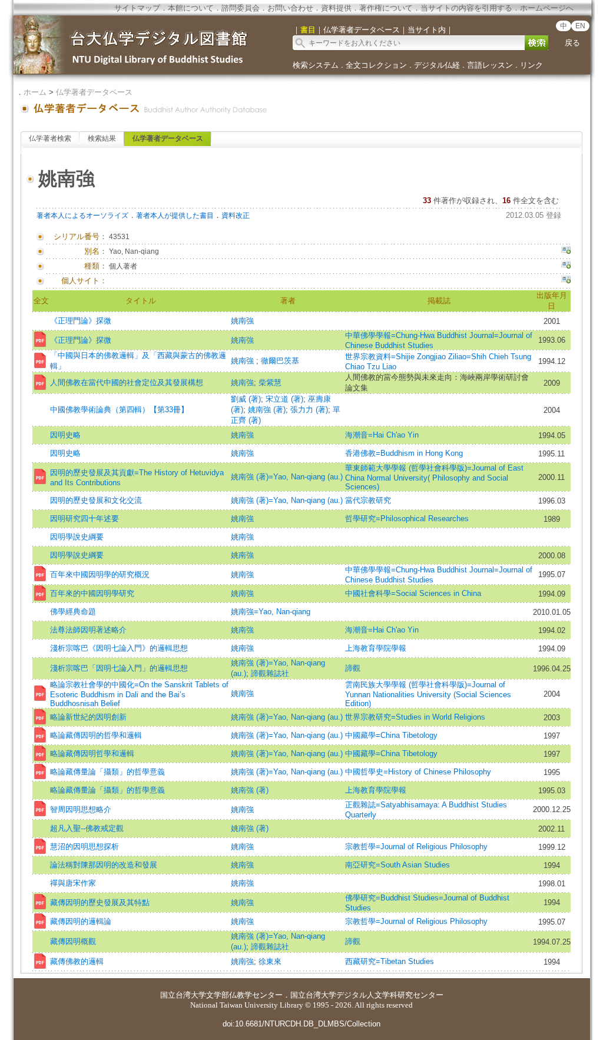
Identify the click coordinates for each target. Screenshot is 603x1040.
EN (580, 26)
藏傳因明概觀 (73, 941)
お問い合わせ (290, 8)
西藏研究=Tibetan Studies (389, 961)
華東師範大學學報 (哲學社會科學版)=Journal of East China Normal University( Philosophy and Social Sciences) (434, 477)
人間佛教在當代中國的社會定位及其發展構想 (126, 382)
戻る (572, 42)
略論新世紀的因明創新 (88, 717)
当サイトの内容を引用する (466, 8)
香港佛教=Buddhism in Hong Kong (404, 453)
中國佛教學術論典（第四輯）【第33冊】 (119, 409)
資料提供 (336, 8)
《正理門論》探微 (80, 320)
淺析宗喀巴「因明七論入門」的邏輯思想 (119, 668)
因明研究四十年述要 (84, 518)
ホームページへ (547, 8)
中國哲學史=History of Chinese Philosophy (418, 771)
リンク (531, 65)
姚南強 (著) (267, 409)
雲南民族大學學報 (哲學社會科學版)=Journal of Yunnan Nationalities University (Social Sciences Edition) (428, 694)
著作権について (386, 8)
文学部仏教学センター (244, 995)
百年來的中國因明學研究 (92, 593)
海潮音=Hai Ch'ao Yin (382, 434)
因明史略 (65, 434)
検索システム (316, 65)
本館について (191, 8)
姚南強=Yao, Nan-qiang (270, 611)
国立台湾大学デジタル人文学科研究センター (366, 995)
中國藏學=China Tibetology (391, 735)
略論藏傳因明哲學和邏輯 (92, 753)
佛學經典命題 (73, 611)
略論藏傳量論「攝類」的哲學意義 (107, 771)
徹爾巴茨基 (280, 360)
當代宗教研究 (368, 500)
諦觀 (352, 668)
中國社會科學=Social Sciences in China (413, 593)
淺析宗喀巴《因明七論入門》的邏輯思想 (119, 648)
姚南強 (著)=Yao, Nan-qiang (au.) (287, 476)
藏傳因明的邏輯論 (80, 921)
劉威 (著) (246, 399)
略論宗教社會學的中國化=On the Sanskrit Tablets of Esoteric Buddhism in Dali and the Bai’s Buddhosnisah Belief (139, 694)
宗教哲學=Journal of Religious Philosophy (420, 846)
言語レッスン (490, 65)
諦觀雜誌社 (270, 673)
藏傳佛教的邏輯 (77, 961)
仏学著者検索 (50, 138)
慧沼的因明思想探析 (84, 846)
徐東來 (270, 961)
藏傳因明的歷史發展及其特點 (100, 902)
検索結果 (102, 138)
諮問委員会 (240, 8)
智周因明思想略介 (80, 809)
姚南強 (242, 320)
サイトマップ (137, 8)
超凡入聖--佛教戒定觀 (87, 828)
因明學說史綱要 (77, 536)
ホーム (35, 92)
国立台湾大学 (183, 995)
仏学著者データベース (94, 92)
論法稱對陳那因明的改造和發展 (103, 864)
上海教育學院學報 (375, 648)
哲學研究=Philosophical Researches (407, 518)
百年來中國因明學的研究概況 (100, 574)
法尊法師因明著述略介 (88, 629)
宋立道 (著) (284, 399)
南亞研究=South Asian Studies (397, 864)
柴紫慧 (270, 382)
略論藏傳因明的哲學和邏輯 (96, 735)
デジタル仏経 (437, 65)
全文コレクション (376, 65)
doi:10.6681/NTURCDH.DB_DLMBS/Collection (301, 1023)
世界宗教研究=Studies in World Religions (415, 717)
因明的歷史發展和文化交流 (96, 500)
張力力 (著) (309, 409)
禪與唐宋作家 (73, 883)
